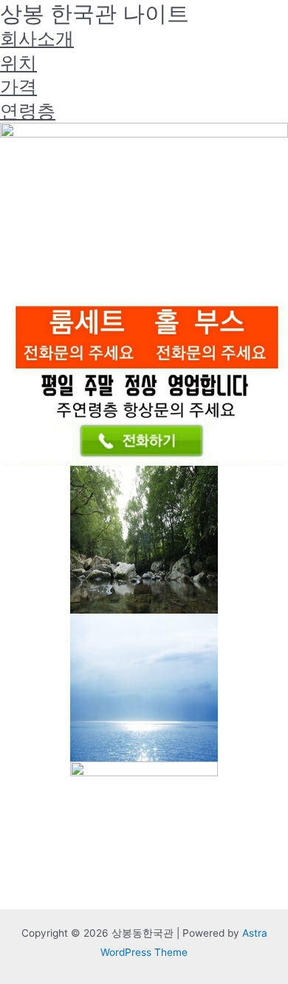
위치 (18, 63)
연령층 (27, 111)
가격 (18, 86)
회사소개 (37, 38)
